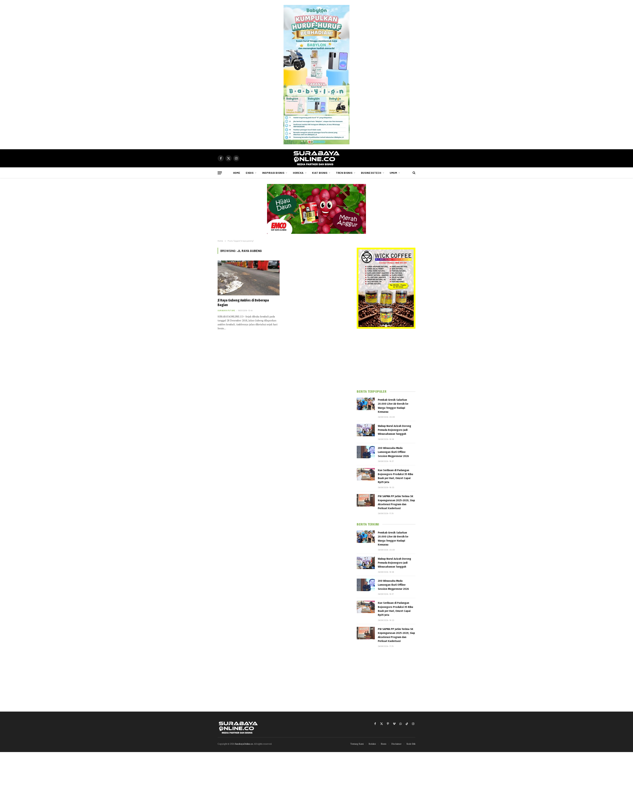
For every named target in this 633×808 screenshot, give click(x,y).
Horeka (298, 172)
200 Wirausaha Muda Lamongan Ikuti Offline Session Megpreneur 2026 (393, 452)
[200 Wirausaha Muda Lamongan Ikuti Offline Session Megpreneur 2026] (366, 452)
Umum (393, 172)
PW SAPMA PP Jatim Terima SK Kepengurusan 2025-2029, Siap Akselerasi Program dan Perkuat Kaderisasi (396, 502)
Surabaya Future (226, 310)
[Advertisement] (386, 359)
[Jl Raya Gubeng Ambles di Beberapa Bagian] (249, 278)
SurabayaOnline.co (244, 743)
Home (236, 172)
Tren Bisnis (344, 172)
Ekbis (250, 172)
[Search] (413, 173)
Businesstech (371, 172)
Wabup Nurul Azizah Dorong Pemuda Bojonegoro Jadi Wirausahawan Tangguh (394, 430)
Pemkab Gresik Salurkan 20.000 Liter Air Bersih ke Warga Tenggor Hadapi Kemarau (393, 406)
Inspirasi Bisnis (273, 172)
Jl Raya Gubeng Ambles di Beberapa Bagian (243, 302)
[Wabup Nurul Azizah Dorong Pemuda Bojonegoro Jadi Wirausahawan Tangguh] (366, 430)
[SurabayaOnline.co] (316, 158)
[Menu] (220, 173)
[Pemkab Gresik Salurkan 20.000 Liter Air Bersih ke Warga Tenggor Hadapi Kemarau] (366, 404)
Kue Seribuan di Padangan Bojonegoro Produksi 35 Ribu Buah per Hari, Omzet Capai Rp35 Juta (395, 476)
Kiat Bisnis (319, 172)
